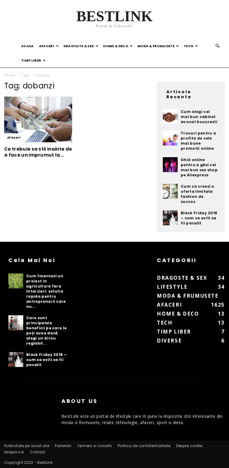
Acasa (27, 46)
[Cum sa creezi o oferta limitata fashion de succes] (170, 191)
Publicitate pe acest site (26, 445)
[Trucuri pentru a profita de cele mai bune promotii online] (170, 138)
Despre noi (14, 452)
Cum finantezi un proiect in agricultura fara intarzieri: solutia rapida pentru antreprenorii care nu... (46, 291)
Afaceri (46, 46)
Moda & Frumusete (155, 46)
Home (9, 75)
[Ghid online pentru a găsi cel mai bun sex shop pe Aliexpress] (170, 164)
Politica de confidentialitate (144, 445)
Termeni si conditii (94, 445)
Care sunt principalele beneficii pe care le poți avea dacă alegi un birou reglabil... (46, 330)
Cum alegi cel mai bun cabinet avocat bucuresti (199, 116)
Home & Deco (115, 46)
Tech (189, 46)
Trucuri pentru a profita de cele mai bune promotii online (198, 141)
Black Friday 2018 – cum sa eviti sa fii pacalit (199, 218)
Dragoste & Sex (79, 46)
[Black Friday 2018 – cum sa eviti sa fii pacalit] (170, 217)
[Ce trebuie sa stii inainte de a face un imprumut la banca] (38, 119)
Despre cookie (189, 445)
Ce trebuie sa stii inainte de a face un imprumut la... (38, 152)
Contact (38, 452)
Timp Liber (31, 60)
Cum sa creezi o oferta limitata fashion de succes (197, 194)
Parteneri (63, 445)
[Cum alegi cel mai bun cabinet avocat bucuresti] (170, 116)
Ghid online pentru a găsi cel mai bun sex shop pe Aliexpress (199, 167)
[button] (218, 46)
